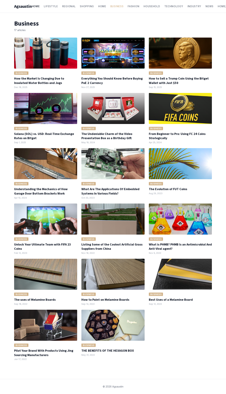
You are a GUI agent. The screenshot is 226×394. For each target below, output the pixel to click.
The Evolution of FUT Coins (168, 189)
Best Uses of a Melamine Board (171, 300)
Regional (69, 6)
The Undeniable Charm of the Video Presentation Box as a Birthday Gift (106, 136)
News (209, 6)
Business (117, 6)
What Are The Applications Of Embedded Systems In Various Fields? (110, 191)
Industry (194, 6)
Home (36, 6)
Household (152, 6)
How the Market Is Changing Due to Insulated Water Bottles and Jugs (39, 80)
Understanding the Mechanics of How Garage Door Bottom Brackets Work (41, 191)
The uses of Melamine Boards (35, 300)
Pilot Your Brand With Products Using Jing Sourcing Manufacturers (43, 352)
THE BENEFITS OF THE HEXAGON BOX (107, 350)
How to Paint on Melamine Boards (105, 300)
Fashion (133, 6)
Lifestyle (51, 6)
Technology (173, 6)
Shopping (87, 6)
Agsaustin (23, 6)
